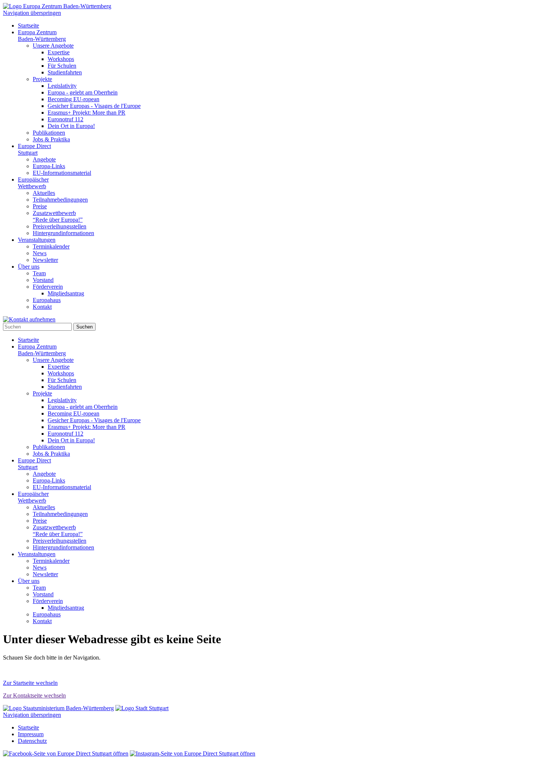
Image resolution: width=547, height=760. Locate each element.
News (40, 253)
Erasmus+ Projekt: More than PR (86, 112)
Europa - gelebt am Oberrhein (83, 92)
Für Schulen (62, 65)
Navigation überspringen (32, 13)
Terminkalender (51, 246)
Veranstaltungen (36, 240)
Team (39, 273)
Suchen (84, 327)
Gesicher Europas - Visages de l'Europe (94, 106)
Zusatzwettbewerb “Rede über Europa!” (58, 216)
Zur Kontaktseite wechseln (34, 695)
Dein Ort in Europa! (71, 126)
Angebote (44, 159)
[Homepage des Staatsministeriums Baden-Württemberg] (58, 708)
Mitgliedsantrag (66, 293)
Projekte (42, 79)
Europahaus (47, 300)
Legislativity (62, 86)
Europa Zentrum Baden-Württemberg (42, 35)
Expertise (59, 52)
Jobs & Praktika (51, 139)
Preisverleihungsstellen (59, 226)
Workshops (61, 59)
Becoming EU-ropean (73, 99)
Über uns (28, 266)
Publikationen (49, 132)
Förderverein (48, 286)
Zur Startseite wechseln (30, 683)
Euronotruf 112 (65, 119)
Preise (40, 206)
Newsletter (45, 260)
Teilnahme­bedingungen (60, 199)
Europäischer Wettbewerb (33, 182)
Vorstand (43, 280)
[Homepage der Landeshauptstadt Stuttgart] (142, 708)
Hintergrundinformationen (63, 233)
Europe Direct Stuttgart (34, 149)
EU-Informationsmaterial (62, 173)
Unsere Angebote (53, 45)
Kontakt (42, 307)
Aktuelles (44, 193)
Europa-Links (49, 166)
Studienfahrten (65, 72)
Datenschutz (32, 741)
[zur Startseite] (57, 6)
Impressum (31, 734)
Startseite (28, 25)
